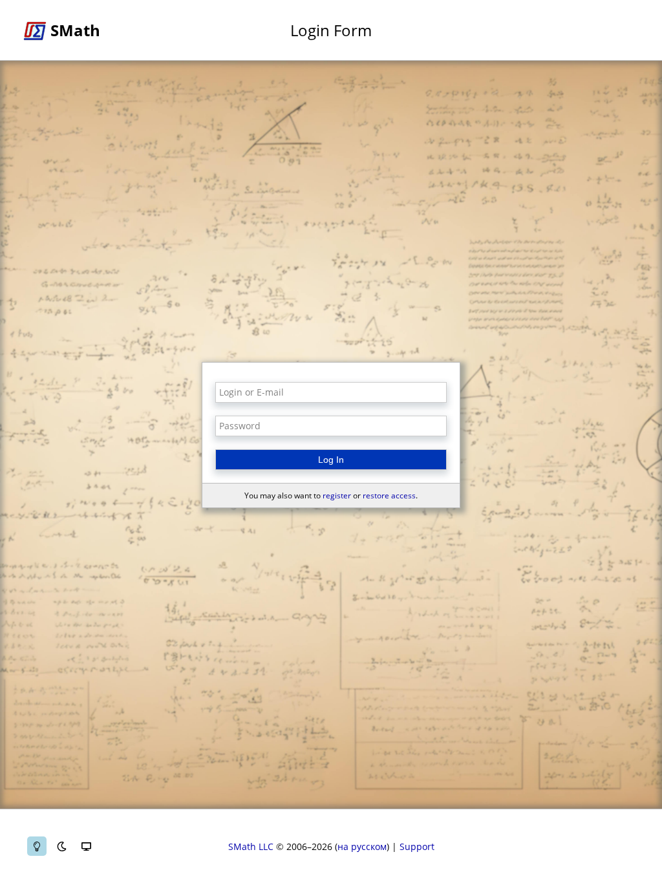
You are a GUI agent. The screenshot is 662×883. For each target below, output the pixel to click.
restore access (389, 495)
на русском (362, 846)
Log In (331, 459)
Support (417, 846)
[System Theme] (86, 846)
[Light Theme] (37, 846)
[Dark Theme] (61, 846)
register (337, 495)
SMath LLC (250, 846)
